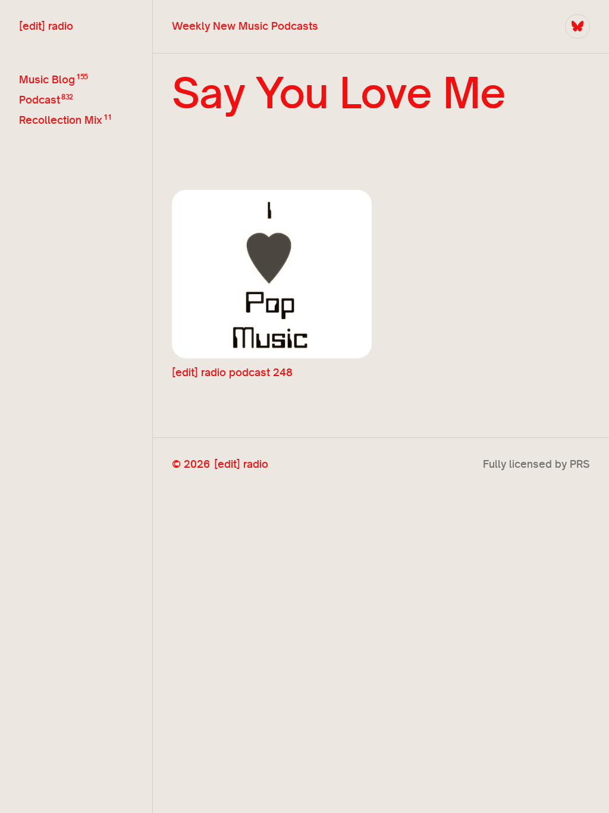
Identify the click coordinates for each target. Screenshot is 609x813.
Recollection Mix (60, 119)
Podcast (39, 99)
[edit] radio (46, 26)
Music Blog (47, 79)
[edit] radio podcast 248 (232, 372)
